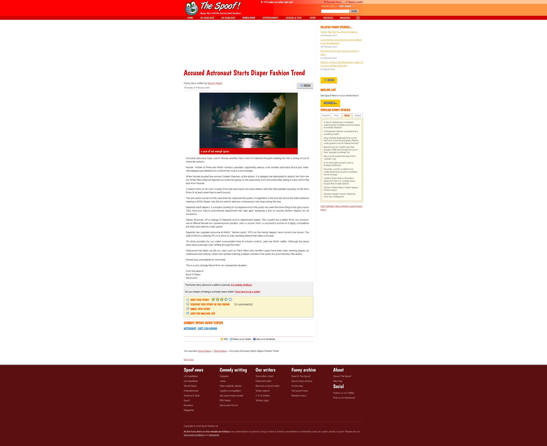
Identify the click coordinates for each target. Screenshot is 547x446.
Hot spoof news (299, 390)
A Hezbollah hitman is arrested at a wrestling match (341, 132)
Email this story (200, 309)
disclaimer (214, 435)
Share (307, 85)
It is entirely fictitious (241, 285)
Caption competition (230, 390)
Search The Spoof (300, 376)
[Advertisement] (248, 48)
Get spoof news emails (231, 395)
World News (190, 386)
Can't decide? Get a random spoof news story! (341, 208)
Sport (187, 400)
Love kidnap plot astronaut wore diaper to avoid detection (341, 41)
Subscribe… (330, 102)
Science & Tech (192, 395)
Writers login (262, 400)
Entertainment (191, 390)
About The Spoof (342, 376)
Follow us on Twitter (242, 339)
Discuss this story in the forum (209, 304)
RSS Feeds (225, 400)
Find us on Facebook (344, 397)
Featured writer (264, 381)
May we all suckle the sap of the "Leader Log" (339, 157)
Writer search (263, 390)
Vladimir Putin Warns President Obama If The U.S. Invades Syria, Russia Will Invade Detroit (339, 181)
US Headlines (191, 376)
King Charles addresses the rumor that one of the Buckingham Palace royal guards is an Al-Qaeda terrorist (341, 141)
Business (188, 405)
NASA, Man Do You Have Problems (339, 32)
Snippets (224, 376)
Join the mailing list (202, 313)
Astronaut (190, 328)
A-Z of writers (263, 395)
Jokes (223, 381)
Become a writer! (355, 1)
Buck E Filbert (215, 83)
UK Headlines (191, 381)
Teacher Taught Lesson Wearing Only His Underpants (339, 195)
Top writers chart (264, 376)
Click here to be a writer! (247, 291)
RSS (226, 339)
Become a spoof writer (268, 386)
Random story (298, 395)
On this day (297, 386)
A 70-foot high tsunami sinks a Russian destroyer (338, 164)
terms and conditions (194, 435)
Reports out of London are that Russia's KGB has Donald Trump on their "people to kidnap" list (341, 150)
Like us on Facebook (265, 339)
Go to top (189, 359)
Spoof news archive (301, 381)
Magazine (189, 410)
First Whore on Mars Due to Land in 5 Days (340, 53)
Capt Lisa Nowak (207, 328)
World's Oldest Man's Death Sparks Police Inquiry (341, 189)
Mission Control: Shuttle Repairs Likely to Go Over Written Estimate (342, 64)
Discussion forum (333, 1)
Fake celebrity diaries (231, 386)
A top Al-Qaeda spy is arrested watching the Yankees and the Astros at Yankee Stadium (342, 125)
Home (190, 17)
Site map (337, 381)
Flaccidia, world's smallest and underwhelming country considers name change (340, 172)
